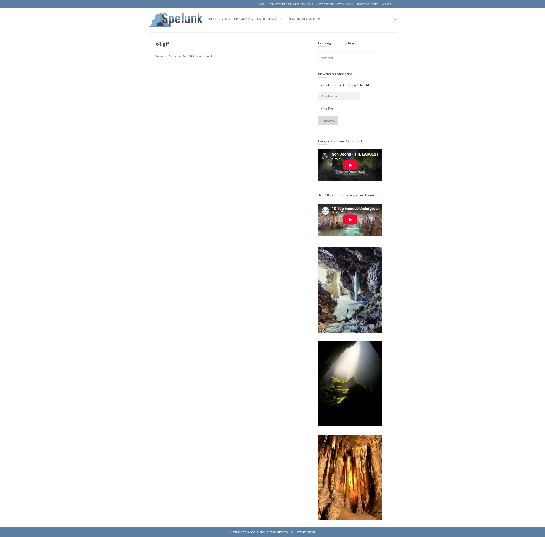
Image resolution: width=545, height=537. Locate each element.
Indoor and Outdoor (368, 4)
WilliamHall (205, 56)
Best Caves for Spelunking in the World (291, 4)
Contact (387, 4)
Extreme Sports (270, 18)
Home (260, 4)
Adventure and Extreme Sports (335, 4)
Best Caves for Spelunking (231, 18)
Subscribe (328, 121)
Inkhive (251, 532)
